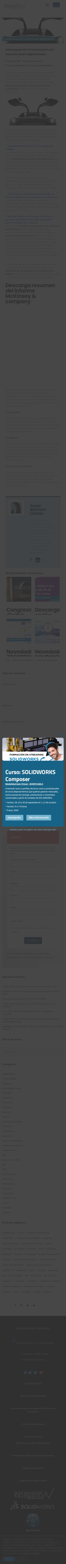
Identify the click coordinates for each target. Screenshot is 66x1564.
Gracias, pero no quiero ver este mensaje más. (33, 829)
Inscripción (14, 817)
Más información (39, 817)
